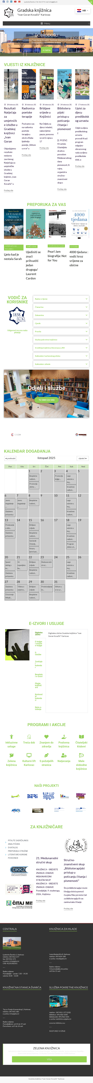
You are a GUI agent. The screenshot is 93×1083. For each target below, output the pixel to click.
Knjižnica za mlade (56, 246)
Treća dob (29, 742)
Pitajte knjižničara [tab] (38, 685)
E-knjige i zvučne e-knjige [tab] (38, 643)
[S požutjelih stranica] (46, 755)
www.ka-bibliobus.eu (57, 1023)
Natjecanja (64, 761)
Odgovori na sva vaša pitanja (17, 331)
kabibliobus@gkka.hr (63, 1019)
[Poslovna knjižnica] (64, 737)
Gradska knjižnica (34, 10)
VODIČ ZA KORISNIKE (17, 299)
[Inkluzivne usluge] (11, 737)
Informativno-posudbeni (11, 247)
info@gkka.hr (14, 961)
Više (49, 1059)
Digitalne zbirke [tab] (39, 633)
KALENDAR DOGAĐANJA (27, 451)
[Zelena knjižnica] (11, 755)
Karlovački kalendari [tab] (39, 697)
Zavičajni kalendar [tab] (38, 664)
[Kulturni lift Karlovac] (29, 755)
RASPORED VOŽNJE (57, 1031)
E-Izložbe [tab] (38, 653)
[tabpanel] (67, 635)
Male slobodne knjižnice (81, 765)
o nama (46, 49)
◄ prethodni (10, 458)
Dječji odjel (31, 246)
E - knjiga (74, 246)
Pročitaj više (8, 190)
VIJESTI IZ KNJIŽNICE (24, 64)
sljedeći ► (83, 458)
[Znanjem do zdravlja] (46, 737)
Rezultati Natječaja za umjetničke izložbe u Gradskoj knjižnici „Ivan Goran (10, 124)
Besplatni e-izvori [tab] (39, 675)
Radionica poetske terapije (28, 112)
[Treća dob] (29, 737)
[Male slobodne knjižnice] (81, 755)
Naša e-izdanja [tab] (38, 708)
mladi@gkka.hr (61, 959)
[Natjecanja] (64, 755)
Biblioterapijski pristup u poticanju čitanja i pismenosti (64, 120)
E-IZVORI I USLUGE (46, 623)
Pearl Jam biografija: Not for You (57, 256)
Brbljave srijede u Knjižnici (45, 112)
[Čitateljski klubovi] (81, 737)
